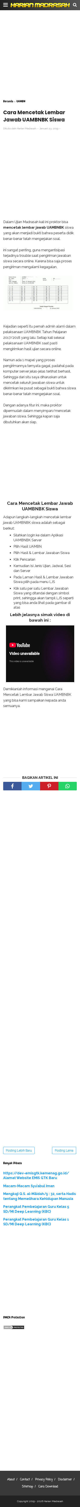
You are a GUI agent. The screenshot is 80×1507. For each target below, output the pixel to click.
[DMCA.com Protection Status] (14, 1328)
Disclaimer (65, 1479)
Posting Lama (64, 1150)
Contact (25, 1479)
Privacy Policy (44, 1479)
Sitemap (27, 1486)
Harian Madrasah (53, 1501)
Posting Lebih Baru (19, 1150)
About (11, 1479)
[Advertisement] (40, 55)
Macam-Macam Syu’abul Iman (28, 1186)
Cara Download (48, 1486)
